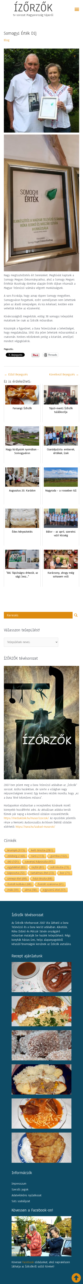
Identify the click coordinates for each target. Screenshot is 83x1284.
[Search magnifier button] (76, 615)
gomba (58, 856)
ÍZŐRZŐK (33, 7)
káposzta (16, 873)
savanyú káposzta (39, 861)
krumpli (16, 850)
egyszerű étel (54, 890)
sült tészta (59, 867)
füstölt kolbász (19, 884)
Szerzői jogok (20, 1189)
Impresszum (19, 1184)
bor (65, 873)
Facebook (28, 1262)
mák (13, 890)
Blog (6, 40)
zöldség (16, 856)
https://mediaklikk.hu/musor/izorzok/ (26, 818)
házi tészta (42, 878)
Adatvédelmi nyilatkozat (27, 1195)
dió (13, 861)
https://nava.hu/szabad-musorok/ (35, 827)
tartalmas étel (42, 873)
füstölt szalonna (51, 884)
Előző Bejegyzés (16, 374)
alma (31, 890)
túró (37, 856)
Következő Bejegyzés (64, 374)
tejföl (38, 867)
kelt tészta (42, 850)
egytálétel (16, 867)
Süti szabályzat (21, 1201)
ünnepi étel (17, 878)
